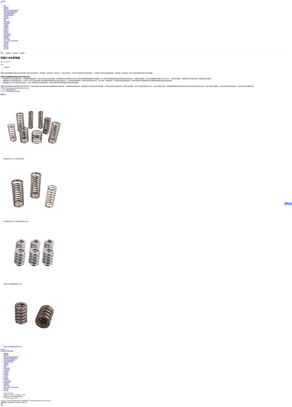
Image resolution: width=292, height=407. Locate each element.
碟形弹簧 (6, 18)
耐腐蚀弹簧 (7, 36)
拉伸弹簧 (6, 28)
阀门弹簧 (6, 32)
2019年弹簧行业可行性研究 (12, 91)
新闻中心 (6, 45)
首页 (5, 5)
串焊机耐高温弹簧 (8, 15)
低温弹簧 (6, 37)
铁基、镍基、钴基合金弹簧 (11, 40)
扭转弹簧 (6, 26)
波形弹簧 (6, 16)
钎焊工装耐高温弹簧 (9, 13)
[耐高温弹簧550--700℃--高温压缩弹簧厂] (34, 157)
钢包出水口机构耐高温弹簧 (11, 10)
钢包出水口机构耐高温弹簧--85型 (12, 346)
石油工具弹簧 (7, 34)
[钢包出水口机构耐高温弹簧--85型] (34, 345)
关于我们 (17, 402)
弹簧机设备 (10, 351)
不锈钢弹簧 (7, 21)
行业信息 (6, 47)
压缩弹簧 (6, 24)
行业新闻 (22, 53)
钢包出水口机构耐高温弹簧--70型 (12, 284)
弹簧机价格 (4, 351)
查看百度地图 (18, 396)
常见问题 (6, 48)
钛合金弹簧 (7, 23)
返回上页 (24, 402)
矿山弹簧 (6, 44)
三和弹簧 (3, 1)
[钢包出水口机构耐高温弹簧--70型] (34, 282)
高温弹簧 (6, 8)
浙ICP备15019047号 (36, 400)
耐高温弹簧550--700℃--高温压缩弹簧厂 (14, 158)
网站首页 (4, 402)
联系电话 (10, 402)
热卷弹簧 (6, 42)
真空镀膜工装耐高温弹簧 (10, 12)
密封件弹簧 (7, 39)
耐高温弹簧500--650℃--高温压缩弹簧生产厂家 (16, 221)
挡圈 (5, 20)
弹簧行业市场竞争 (10, 89)
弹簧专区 (6, 7)
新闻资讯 (8, 53)
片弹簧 (5, 29)
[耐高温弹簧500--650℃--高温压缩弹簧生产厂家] (34, 220)
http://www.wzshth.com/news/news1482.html (18, 88)
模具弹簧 (6, 31)
